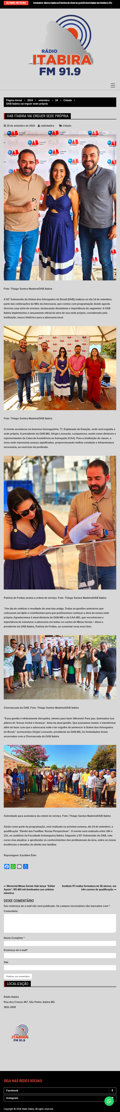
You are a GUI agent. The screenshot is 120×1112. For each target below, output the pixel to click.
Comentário (11, 911)
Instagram (12, 1098)
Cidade (67, 125)
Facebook (12, 1090)
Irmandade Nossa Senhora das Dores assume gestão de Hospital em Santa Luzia (72, 2)
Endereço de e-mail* (16, 950)
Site (6, 962)
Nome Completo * (14, 938)
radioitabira (47, 125)
